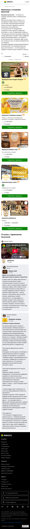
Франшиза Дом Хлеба (9, 182)
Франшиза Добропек (9, 218)
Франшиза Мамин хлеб (10, 149)
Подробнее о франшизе (15, 93)
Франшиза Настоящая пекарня (12, 79)
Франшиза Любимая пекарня (12, 115)
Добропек (10, 260)
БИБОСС (10, 2)
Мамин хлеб (13, 271)
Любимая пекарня (15, 319)
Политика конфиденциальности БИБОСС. (11, 522)
